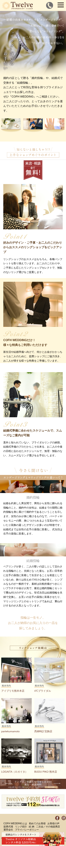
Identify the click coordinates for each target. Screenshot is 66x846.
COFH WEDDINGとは (15, 823)
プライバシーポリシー (27, 829)
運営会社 (8, 829)
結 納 (31, 826)
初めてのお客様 (37, 823)
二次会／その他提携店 (48, 826)
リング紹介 (21, 826)
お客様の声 (53, 823)
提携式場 (8, 826)
